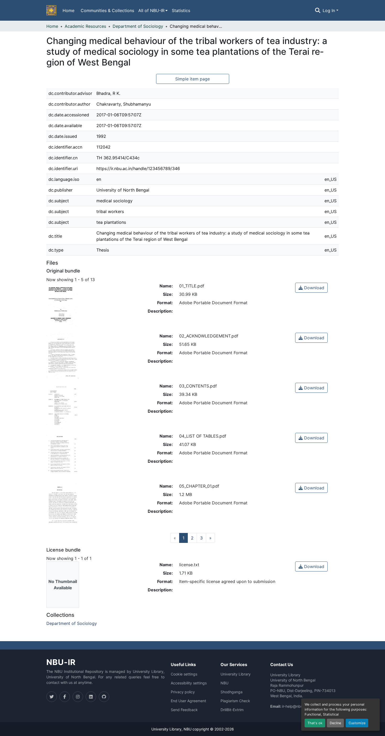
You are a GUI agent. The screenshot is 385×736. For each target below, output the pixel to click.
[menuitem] (153, 10)
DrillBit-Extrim (232, 710)
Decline (335, 723)
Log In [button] (329, 10)
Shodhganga (232, 692)
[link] (311, 288)
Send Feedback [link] (184, 710)
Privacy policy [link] (183, 692)
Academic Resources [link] (85, 26)
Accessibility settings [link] (189, 683)
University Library (236, 674)
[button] (51, 10)
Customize (357, 723)
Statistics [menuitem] (181, 10)
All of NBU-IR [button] (151, 10)
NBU (224, 683)
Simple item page (192, 78)
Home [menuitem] (68, 10)
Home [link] (52, 26)
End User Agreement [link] (188, 701)
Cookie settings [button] (184, 674)
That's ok (314, 723)
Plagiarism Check (235, 701)
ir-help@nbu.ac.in (297, 706)
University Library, (167, 729)
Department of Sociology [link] (138, 26)
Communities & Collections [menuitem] (107, 10)
